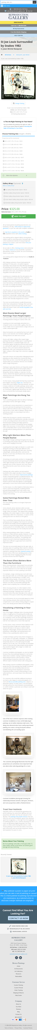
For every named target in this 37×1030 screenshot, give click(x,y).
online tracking (22, 234)
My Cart (30, 11)
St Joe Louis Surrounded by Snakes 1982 (12, 58)
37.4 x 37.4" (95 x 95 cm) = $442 (13, 154)
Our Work (18, 1006)
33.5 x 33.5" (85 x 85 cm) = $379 (13, 147)
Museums (18, 973)
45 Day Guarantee (18, 28)
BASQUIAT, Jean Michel (22, 55)
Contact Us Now (18, 918)
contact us (12, 250)
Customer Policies (27, 1028)
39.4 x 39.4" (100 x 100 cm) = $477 (14, 157)
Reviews (18, 1009)
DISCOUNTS (18, 22)
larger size (20, 382)
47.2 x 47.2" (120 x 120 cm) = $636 (14, 170)
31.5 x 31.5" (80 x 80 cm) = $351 (13, 144)
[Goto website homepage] (18, 19)
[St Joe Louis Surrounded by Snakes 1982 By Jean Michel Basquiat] (18, 874)
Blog (18, 1011)
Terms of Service (9, 1028)
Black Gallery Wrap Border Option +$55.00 (17, 196)
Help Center (18, 995)
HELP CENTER (18, 35)
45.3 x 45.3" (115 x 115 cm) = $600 (14, 167)
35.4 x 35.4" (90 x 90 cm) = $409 (13, 151)
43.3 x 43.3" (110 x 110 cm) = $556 (14, 164)
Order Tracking (18, 990)
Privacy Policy (18, 1028)
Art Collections (18, 971)
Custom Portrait (18, 987)
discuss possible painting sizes (17, 682)
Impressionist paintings (26, 475)
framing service (19, 248)
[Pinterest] (20, 957)
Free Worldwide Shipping (18, 32)
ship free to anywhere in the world (14, 232)
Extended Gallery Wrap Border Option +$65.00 (18, 203)
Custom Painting (18, 985)
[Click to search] (34, 2)
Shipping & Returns (18, 992)
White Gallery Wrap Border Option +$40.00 (17, 193)
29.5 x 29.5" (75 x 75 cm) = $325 (13, 141)
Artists (18, 966)
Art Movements (18, 968)
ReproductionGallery (18, 938)
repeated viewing (25, 551)
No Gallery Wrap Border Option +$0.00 (16, 189)
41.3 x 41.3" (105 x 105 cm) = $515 (14, 161)
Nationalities (18, 976)
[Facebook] (16, 957)
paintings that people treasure (19, 816)
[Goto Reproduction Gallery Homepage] (2, 55)
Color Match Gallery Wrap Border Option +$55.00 (19, 199)
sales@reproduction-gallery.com (18, 954)
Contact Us (18, 1014)
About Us (18, 1004)
